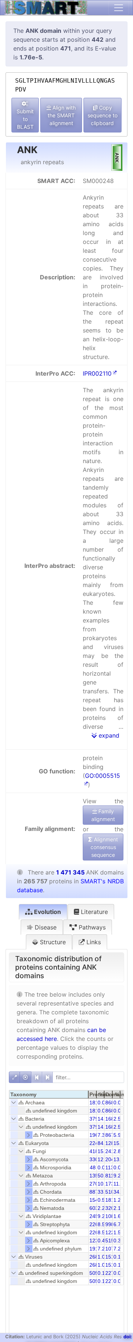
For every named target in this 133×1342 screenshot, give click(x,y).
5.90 (118, 1135)
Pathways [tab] (91, 927)
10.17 (104, 1184)
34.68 (120, 1192)
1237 (95, 1240)
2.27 (103, 1208)
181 (93, 1102)
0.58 (103, 1200)
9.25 (103, 1216)
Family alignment (103, 815)
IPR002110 (97, 373)
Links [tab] (93, 942)
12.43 (104, 1159)
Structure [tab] (52, 942)
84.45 (104, 1143)
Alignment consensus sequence (104, 847)
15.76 (104, 1151)
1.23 (118, 1200)
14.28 (104, 1119)
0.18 (118, 1257)
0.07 (103, 1102)
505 (93, 1273)
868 (109, 1102)
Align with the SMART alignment (62, 115)
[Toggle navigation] (118, 7)
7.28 (118, 1249)
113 (109, 1167)
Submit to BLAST (25, 119)
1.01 (103, 1257)
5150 (111, 1240)
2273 (111, 1273)
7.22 (103, 1249)
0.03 (118, 1273)
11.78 (119, 1184)
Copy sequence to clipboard (102, 115)
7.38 (103, 1135)
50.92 (104, 1176)
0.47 (103, 1240)
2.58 (118, 1119)
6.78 (118, 1224)
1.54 (118, 1232)
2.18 (118, 1208)
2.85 (118, 1151)
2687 (95, 1257)
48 (93, 1167)
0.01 (118, 1102)
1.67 (118, 1216)
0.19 (103, 1273)
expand (108, 735)
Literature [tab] (93, 911)
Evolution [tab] (47, 911)
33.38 (104, 1192)
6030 (95, 1208)
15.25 (120, 1143)
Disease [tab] (45, 927)
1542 (95, 1200)
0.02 (103, 1167)
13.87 (120, 1159)
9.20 (118, 1176)
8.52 (103, 1224)
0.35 (118, 1240)
